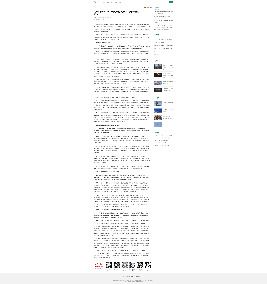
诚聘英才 (142, 276)
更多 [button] (120, 2)
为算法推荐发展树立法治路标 (161, 142)
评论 (108, 2)
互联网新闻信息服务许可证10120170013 (121, 278)
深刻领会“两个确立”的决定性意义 (162, 145)
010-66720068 (160, 278)
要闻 (104, 2)
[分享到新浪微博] (145, 7)
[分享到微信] (144, 7)
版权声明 (125, 276)
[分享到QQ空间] (149, 7)
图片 (112, 2)
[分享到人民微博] (147, 7)
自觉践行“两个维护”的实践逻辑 (161, 140)
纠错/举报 (130, 276)
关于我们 (137, 276)
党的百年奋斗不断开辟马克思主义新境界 (163, 135)
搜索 (171, 2)
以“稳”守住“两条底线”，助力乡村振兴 (163, 138)
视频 (116, 2)
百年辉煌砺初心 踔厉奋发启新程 (162, 29)
